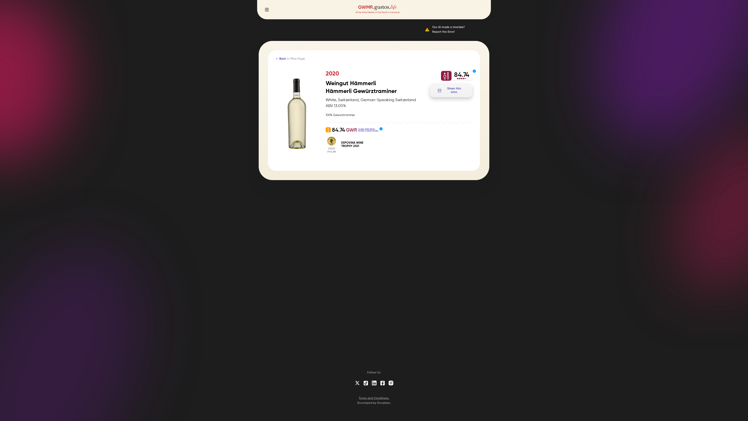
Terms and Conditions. (374, 398)
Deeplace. (384, 403)
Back (282, 58)
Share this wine (454, 90)
